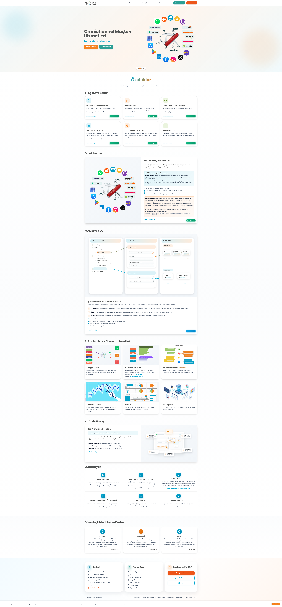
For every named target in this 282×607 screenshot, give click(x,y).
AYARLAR (268, 604)
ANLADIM (276, 604)
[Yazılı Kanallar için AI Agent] (141, 322)
